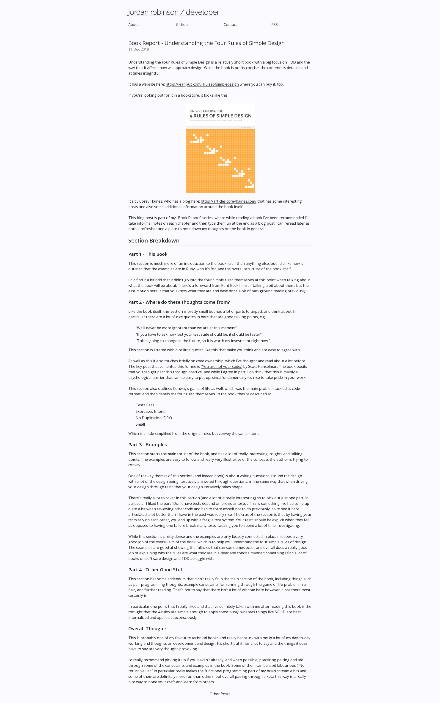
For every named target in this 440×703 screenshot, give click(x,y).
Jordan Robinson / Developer (173, 12)
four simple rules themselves (229, 279)
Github (182, 24)
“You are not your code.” (221, 366)
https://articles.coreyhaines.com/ (228, 201)
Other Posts (220, 693)
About (133, 24)
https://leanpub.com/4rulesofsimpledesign (202, 84)
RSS (274, 24)
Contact (230, 24)
